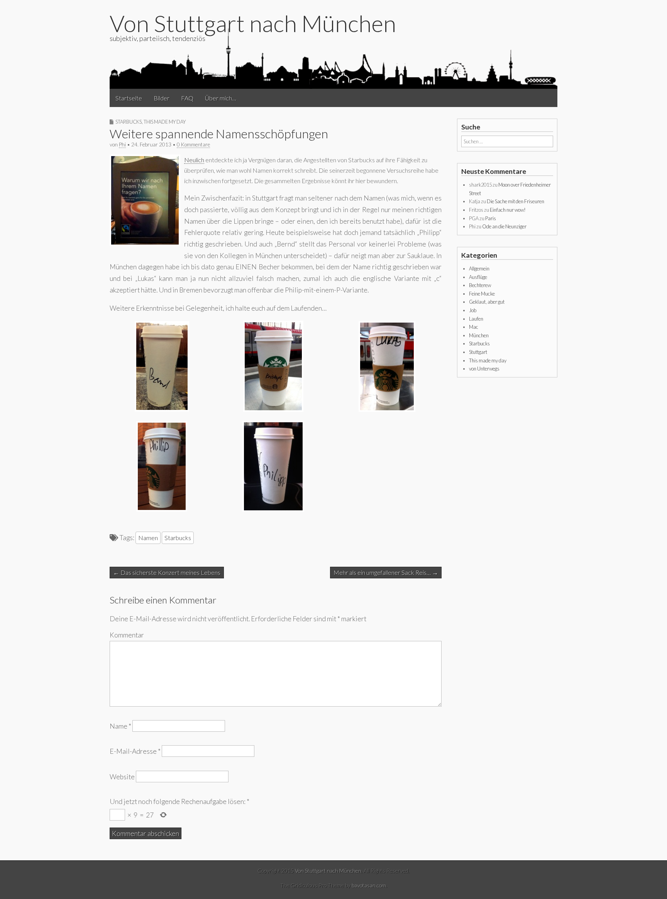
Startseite (128, 98)
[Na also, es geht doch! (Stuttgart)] (273, 509)
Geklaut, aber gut (486, 302)
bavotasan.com (369, 885)
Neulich (194, 159)
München (479, 335)
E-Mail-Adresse (135, 751)
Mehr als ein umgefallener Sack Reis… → (386, 572)
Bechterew (480, 285)
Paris (490, 218)
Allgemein (479, 268)
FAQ (187, 98)
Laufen (476, 319)
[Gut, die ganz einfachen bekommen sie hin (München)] (387, 409)
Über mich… (220, 98)
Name (120, 726)
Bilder (161, 98)
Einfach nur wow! (508, 210)
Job (472, 310)
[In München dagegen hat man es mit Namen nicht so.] (273, 409)
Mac (473, 327)
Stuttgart (478, 352)
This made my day (165, 122)
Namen (148, 537)
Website (122, 776)
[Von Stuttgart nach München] (333, 57)
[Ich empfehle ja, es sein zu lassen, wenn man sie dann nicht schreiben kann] (145, 243)
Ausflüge (478, 277)
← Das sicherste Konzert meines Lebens (166, 572)
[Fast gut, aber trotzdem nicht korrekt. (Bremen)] (161, 509)
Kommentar (127, 635)
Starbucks (128, 122)
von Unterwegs (484, 368)
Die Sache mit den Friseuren (515, 201)
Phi (122, 144)
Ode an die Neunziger (504, 226)
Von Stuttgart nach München (253, 23)
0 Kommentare (193, 144)
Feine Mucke (482, 294)
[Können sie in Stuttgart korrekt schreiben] (162, 409)
